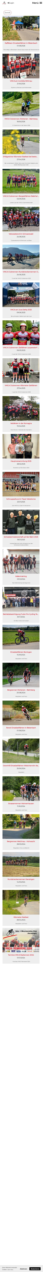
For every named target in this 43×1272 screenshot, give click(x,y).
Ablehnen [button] (23, 1269)
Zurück (7, 13)
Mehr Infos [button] (10, 1269)
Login (12, 3)
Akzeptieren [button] (35, 1269)
